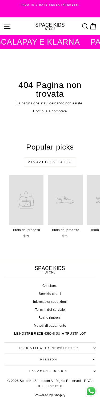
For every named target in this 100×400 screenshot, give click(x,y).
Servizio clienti (50, 294)
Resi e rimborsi (50, 318)
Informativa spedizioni (50, 302)
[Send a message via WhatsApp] (91, 391)
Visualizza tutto (50, 162)
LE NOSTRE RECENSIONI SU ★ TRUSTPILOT (50, 333)
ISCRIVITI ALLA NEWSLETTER (48, 348)
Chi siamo (50, 286)
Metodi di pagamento (50, 325)
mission (48, 359)
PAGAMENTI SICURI (48, 370)
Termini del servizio (50, 310)
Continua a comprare (50, 111)
